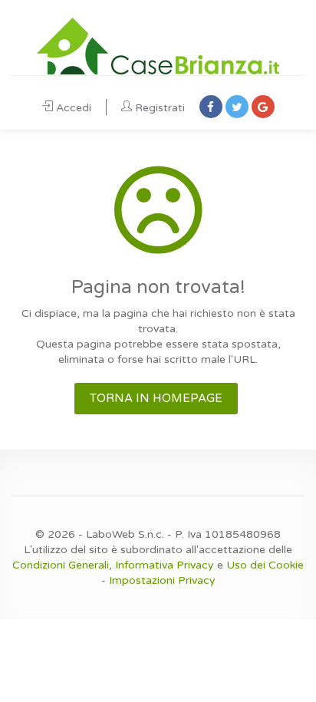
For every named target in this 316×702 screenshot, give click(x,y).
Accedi (73, 107)
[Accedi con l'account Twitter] (237, 106)
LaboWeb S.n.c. (125, 534)
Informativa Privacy (164, 565)
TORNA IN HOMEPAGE (156, 398)
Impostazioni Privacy (162, 580)
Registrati (160, 107)
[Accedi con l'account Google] (263, 106)
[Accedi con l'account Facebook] (210, 106)
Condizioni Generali (60, 565)
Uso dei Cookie (265, 565)
